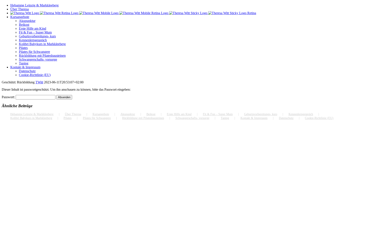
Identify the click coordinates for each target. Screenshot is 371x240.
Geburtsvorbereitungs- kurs (260, 114)
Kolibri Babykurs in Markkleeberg (31, 118)
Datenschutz (286, 118)
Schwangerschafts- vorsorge (192, 118)
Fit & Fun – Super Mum (218, 114)
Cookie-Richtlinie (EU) (319, 118)
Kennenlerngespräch (301, 114)
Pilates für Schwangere (97, 118)
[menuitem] (189, 5)
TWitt (39, 82)
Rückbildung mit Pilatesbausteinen (143, 118)
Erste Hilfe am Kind (179, 114)
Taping (225, 118)
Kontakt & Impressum (254, 118)
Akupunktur (127, 114)
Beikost (150, 114)
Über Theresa (73, 114)
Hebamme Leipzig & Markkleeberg (31, 114)
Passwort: (9, 97)
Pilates (67, 118)
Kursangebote (101, 114)
